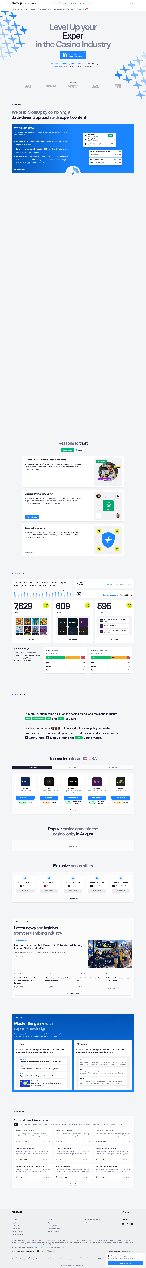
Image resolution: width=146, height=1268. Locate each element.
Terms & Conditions (54, 1231)
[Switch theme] (132, 3)
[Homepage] (17, 3)
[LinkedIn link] (132, 1224)
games (72, 64)
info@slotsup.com (39, 1247)
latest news (58, 67)
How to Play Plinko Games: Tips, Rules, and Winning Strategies (46, 1084)
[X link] (128, 1224)
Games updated (112, 584)
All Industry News (73, 993)
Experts (14, 1223)
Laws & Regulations (20, 940)
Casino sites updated (110, 595)
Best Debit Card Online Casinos (106, 1166)
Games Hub (73, 847)
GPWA (41, 1251)
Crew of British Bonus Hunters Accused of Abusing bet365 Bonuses (25, 980)
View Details (25, 890)
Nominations (110, 974)
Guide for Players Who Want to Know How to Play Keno (39, 1069)
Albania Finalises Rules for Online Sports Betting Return (57, 979)
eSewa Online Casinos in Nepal (106, 1148)
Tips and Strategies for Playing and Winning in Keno (38, 1076)
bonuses (64, 64)
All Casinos (73, 639)
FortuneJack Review (74, 802)
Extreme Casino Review (64, 1131)
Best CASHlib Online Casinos (105, 1131)
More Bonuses (73, 898)
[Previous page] (71, 1184)
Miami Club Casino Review (25, 1131)
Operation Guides (36, 1081)
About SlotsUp (32, 517)
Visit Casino (24, 797)
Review (27, 802)
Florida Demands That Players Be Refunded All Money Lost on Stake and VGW (48, 946)
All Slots (31, 639)
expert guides (81, 64)
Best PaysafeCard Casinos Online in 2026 (30, 1166)
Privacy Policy (52, 1226)
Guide (86, 1223)
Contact (33, 3)
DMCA (51, 1251)
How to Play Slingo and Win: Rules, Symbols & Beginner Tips (40, 1061)
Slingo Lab (23, 1059)
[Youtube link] (123, 1224)
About (27, 3)
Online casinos (54, 64)
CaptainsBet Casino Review (25, 1148)
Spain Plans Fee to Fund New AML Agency (88, 979)
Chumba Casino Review (64, 1148)
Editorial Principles (17, 1231)
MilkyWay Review (97, 802)
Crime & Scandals (20, 974)
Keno (81, 1069)
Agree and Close (125, 1263)
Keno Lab (22, 1066)
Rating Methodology (18, 1234)
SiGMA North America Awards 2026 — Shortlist (117, 979)
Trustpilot (127, 1251)
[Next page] (75, 1184)
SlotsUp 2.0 (15, 1226)
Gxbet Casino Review (63, 1166)
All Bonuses (115, 639)
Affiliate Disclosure (54, 1228)
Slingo (82, 1060)
